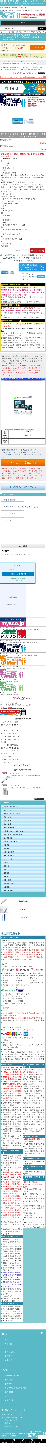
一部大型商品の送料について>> (14, 77)
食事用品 (19, 32)
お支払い (26, 7)
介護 (8, 32)
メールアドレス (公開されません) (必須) (21, 507)
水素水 (23, 909)
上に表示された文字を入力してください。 (17, 554)
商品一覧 (8, 1344)
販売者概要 (23, 10)
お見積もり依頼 (24, 69)
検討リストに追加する (10, 55)
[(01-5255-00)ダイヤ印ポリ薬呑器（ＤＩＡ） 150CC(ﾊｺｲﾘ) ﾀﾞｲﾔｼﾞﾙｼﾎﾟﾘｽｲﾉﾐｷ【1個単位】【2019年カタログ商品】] (23, 255)
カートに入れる (37, 47)
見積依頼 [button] (41, 276)
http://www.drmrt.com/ (16, 1415)
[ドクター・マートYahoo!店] (23, 698)
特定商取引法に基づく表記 (10, 10)
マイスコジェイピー (11, 569)
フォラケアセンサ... (14, 785)
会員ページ (32, 10)
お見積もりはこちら (23, 486)
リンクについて (11, 1420)
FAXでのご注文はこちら (23, 462)
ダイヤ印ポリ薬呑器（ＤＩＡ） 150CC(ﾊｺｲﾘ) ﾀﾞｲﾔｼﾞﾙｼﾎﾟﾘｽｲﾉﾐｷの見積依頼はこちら (32, 267)
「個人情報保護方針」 (32, 1172)
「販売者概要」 (36, 1161)
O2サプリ (23, 918)
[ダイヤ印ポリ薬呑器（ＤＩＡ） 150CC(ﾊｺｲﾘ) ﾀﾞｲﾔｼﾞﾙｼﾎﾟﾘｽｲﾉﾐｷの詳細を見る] (7, 267)
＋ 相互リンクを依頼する (17, 574)
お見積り (8, 1356)
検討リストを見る (27, 55)
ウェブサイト (10, 513)
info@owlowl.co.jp (14, 340)
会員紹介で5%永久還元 (17, 578)
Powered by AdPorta (18, 581)
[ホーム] (23, 13)
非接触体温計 (23, 901)
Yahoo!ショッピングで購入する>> (24, 63)
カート (7, 1348)
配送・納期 (18, 7)
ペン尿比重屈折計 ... (14, 773)
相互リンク (9, 1423)
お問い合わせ (10, 1352)
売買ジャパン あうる (13, 1426)
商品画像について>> (35, 77)
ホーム (3, 32)
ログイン (41, 10)
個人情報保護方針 (7, 7)
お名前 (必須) (10, 500)
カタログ (42, 73)
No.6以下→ (39, 798)
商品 (13, 32)
